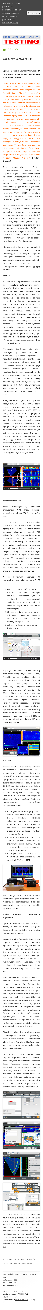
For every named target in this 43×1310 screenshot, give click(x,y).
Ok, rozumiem (34, 13)
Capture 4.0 (7, 1263)
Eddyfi (22, 1259)
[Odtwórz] (4, 489)
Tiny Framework (21, 1300)
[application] (21, 476)
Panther (30, 1263)
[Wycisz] (36, 489)
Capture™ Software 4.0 (17, 58)
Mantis (24, 1263)
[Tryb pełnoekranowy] (39, 489)
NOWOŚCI (28, 1259)
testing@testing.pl (15, 1291)
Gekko (18, 1263)
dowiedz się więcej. (10, 23)
